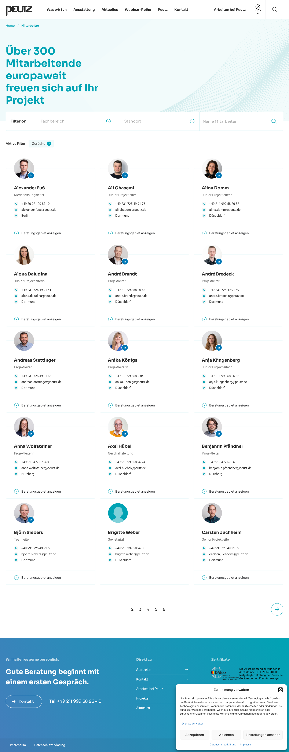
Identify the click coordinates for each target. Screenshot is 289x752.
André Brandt (122, 274)
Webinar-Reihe (138, 9)
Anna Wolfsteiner (33, 446)
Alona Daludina (30, 274)
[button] (280, 690)
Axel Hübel (119, 446)
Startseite (143, 670)
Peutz (163, 9)
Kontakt (181, 9)
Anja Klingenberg (221, 360)
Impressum (246, 744)
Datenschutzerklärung (223, 744)
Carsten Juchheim (222, 532)
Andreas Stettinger (34, 360)
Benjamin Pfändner (222, 446)
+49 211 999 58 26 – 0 (79, 701)
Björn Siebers (28, 532)
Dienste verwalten (193, 723)
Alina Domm (215, 188)
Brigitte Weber (124, 532)
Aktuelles (110, 9)
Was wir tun (57, 9)
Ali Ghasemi (121, 188)
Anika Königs (122, 360)
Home (10, 26)
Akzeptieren (194, 735)
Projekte (142, 698)
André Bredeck (218, 274)
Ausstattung (84, 9)
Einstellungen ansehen (263, 735)
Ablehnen (226, 735)
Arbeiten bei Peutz (230, 9)
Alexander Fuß (29, 188)
